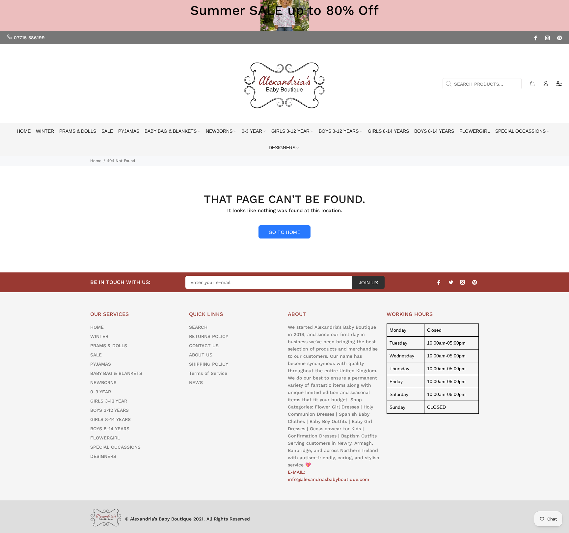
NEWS (196, 382)
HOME (97, 327)
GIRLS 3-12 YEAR (108, 401)
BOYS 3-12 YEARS (109, 410)
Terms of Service (208, 373)
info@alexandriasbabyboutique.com (328, 479)
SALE (96, 354)
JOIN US (368, 282)
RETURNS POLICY (208, 336)
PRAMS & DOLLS (108, 345)
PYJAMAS (100, 364)
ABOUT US (200, 354)
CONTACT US (204, 345)
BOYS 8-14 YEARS (109, 428)
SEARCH (198, 327)
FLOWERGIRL (105, 437)
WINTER (99, 336)
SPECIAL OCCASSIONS (115, 447)
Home (95, 160)
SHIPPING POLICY (208, 364)
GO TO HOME (284, 232)
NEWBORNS (103, 382)
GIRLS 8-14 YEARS (110, 419)
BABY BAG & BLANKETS (116, 373)
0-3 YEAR (100, 391)
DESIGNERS (103, 456)
